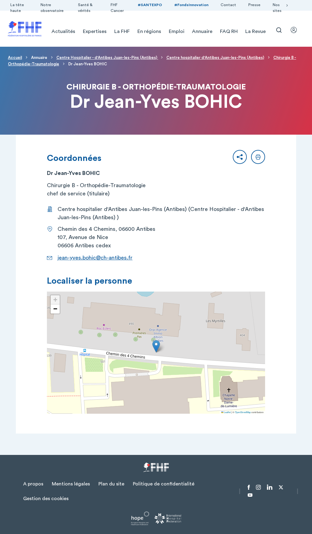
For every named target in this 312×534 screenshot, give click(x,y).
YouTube (250, 495)
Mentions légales (71, 483)
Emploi (176, 31)
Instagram (258, 487)
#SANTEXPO (150, 5)
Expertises (95, 31)
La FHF (122, 31)
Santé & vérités (85, 8)
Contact (228, 5)
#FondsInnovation (191, 5)
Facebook (248, 487)
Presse (254, 5)
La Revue (255, 31)
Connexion (296, 30)
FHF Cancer (117, 8)
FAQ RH (229, 31)
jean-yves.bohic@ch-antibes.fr (95, 257)
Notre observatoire (52, 8)
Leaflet (227, 412)
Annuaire (202, 31)
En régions (149, 31)
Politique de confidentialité (163, 483)
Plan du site (111, 483)
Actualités (63, 31)
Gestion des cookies (46, 498)
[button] (240, 157)
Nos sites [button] (277, 8)
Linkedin (269, 487)
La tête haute (17, 8)
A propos (33, 483)
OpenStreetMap (243, 412)
